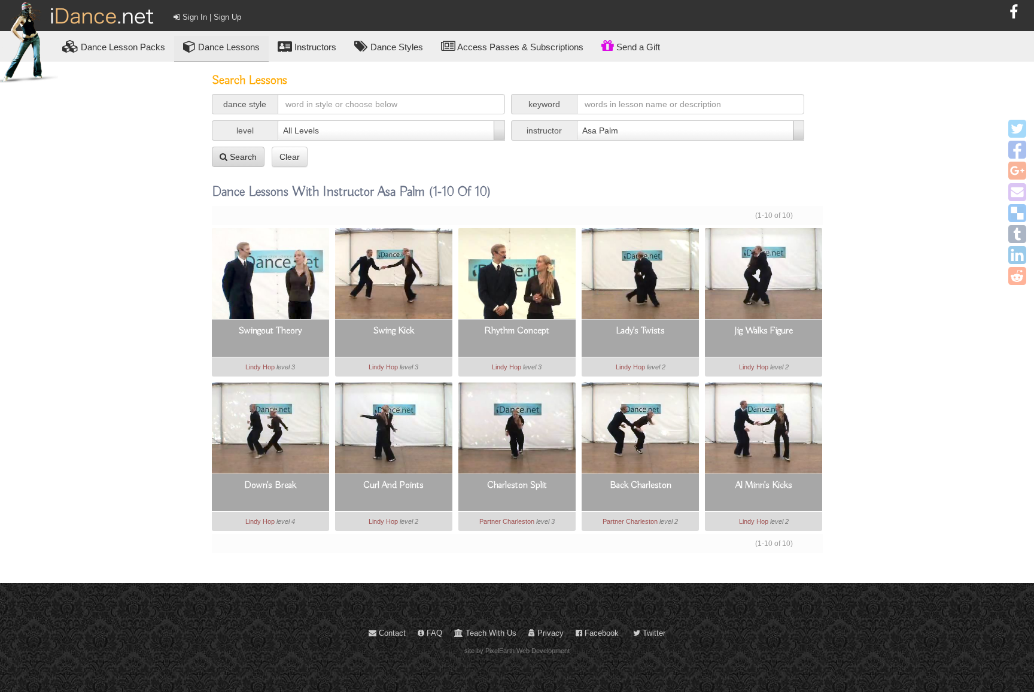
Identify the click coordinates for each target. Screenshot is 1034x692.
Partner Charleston (506, 521)
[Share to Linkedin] (1017, 255)
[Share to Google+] (1017, 171)
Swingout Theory (270, 331)
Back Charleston (640, 485)
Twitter (652, 633)
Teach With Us (489, 633)
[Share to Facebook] (1017, 150)
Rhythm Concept (516, 331)
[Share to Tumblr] (1017, 234)
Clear (289, 157)
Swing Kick (393, 331)
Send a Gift (637, 47)
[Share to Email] (1017, 192)
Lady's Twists (640, 331)
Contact (391, 633)
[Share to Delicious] (1017, 213)
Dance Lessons (228, 47)
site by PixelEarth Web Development (517, 650)
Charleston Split (517, 485)
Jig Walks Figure (763, 331)
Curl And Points (393, 485)
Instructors (314, 47)
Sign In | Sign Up (210, 17)
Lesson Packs (123, 47)
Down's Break (270, 485)
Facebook (600, 633)
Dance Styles (395, 47)
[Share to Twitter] (1017, 129)
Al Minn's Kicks (763, 485)
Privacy (549, 633)
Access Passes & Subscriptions (519, 47)
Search (242, 157)
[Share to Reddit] (1017, 276)
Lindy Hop (260, 367)
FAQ (433, 633)
